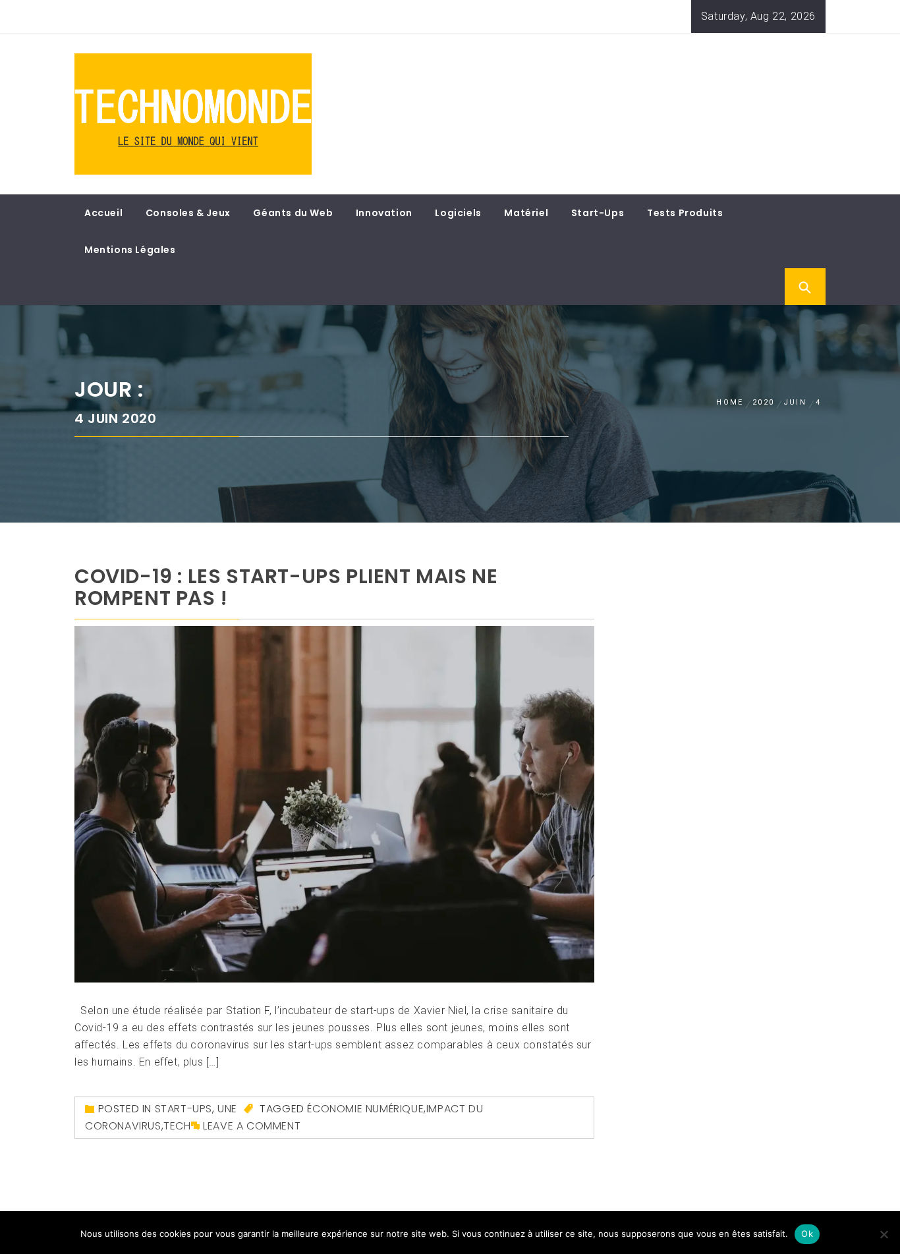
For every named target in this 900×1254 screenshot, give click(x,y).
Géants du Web (293, 212)
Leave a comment (251, 1125)
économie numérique (365, 1108)
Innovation (384, 212)
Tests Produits (685, 212)
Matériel (526, 212)
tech (176, 1125)
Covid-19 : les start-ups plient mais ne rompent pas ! (285, 587)
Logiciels (458, 212)
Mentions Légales (130, 249)
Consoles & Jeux (188, 212)
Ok (807, 1233)
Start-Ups (597, 212)
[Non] (883, 1234)
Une (227, 1108)
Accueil (103, 212)
